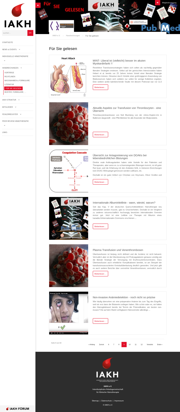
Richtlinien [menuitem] (9, 77)
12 (142, 344)
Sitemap (95, 401)
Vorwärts (150, 344)
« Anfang (92, 344)
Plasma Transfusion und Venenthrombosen (118, 250)
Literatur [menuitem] (9, 84)
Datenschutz (106, 401)
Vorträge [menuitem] (9, 73)
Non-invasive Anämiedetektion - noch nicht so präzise (124, 297)
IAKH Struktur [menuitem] (9, 100)
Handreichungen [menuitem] (10, 68)
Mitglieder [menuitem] (7, 107)
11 (136, 344)
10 (130, 344)
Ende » (159, 344)
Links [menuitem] (4, 132)
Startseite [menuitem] (7, 42)
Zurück (101, 344)
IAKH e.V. (56, 35)
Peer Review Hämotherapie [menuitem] (15, 121)
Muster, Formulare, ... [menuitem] (15, 92)
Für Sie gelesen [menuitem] (13, 88)
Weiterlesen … (100, 87)
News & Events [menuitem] (9, 49)
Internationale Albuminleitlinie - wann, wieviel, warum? (124, 202)
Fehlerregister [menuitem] (10, 114)
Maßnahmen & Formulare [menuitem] (17, 81)
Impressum (119, 401)
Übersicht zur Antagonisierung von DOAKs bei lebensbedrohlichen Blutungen (120, 157)
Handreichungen (73, 35)
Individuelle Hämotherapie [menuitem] (15, 56)
